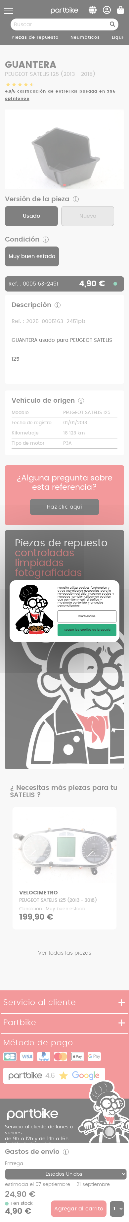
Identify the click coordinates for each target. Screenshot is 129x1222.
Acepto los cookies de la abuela (87, 629)
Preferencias (87, 616)
